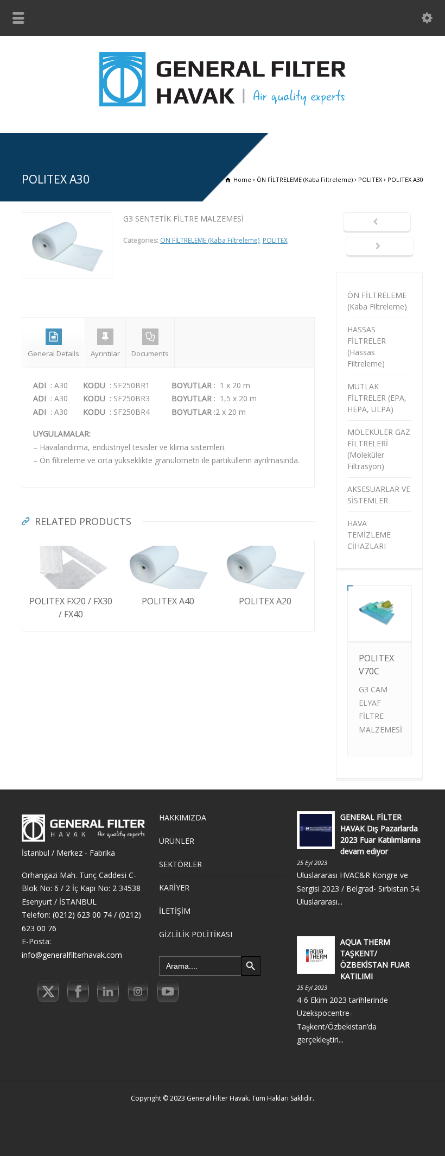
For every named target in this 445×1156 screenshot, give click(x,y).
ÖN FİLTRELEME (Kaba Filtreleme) (209, 240)
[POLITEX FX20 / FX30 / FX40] (71, 546)
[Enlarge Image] (67, 219)
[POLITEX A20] (265, 546)
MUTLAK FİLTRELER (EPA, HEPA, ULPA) (376, 397)
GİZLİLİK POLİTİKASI (195, 934)
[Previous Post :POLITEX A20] (377, 222)
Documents (150, 353)
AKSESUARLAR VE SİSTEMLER (378, 495)
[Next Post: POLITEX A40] (380, 247)
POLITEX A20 (265, 601)
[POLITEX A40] (168, 546)
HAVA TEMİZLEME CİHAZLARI (369, 534)
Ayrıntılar (105, 353)
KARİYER (174, 887)
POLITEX (275, 240)
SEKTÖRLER (180, 864)
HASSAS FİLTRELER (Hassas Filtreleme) (366, 346)
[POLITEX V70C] (379, 623)
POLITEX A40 (168, 601)
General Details (53, 353)
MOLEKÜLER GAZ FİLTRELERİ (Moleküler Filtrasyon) (378, 449)
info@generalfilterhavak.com (72, 955)
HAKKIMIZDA (182, 817)
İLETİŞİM (174, 911)
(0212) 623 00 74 (82, 914)
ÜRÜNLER (176, 841)
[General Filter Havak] (222, 109)
